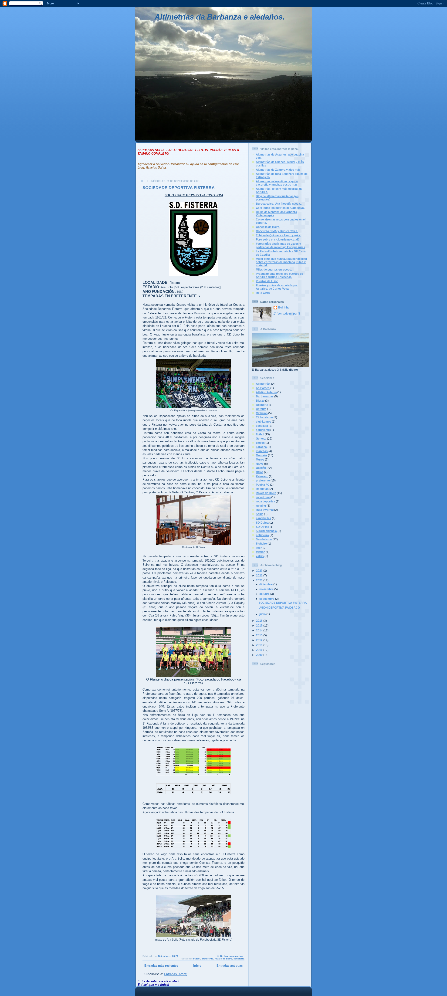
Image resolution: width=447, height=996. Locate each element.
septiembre (267, 598)
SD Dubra (262, 522)
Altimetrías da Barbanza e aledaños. (220, 17)
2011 (259, 645)
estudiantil (263, 429)
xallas (260, 556)
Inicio (197, 965)
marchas (262, 451)
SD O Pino (262, 526)
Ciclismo (262, 413)
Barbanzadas (265, 396)
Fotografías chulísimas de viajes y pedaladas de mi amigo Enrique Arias (280, 245)
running (261, 505)
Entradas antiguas (230, 965)
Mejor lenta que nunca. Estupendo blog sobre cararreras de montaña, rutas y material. (281, 262)
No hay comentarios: (232, 956)
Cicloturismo (264, 417)
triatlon (260, 551)
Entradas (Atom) (175, 974)
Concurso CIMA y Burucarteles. (277, 231)
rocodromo (263, 497)
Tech (259, 547)
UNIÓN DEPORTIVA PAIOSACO (279, 607)
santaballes (263, 518)
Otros (259, 472)
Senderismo (264, 539)
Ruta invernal (265, 509)
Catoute (261, 408)
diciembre (266, 584)
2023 (259, 570)
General (261, 438)
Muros (260, 459)
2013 (259, 635)
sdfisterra (239, 958)
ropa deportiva (265, 501)
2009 (259, 654)
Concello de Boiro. (268, 226)
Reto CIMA (263, 292)
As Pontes (263, 388)
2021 (259, 580)
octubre (264, 593)
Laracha (261, 446)
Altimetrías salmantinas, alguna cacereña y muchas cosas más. (277, 183)
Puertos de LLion (267, 281)
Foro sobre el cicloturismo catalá (277, 239)
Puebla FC (262, 484)
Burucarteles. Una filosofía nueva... (279, 203)
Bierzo (260, 400)
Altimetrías (263, 383)
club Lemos (263, 421)
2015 (259, 625)
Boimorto (262, 404)
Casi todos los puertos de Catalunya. (280, 207)
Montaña (261, 455)
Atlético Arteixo (266, 392)
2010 (259, 649)
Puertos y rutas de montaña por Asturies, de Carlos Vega (277, 287)
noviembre (266, 589)
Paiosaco (262, 476)
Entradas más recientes (161, 965)
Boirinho (283, 307)
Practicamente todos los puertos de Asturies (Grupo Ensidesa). (279, 275)
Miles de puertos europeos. (274, 269)
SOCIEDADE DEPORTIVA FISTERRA (178, 187)
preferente (207, 958)
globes (260, 442)
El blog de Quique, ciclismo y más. (278, 235)
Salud (259, 513)
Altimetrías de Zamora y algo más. (278, 169)
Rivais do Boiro (223, 958)
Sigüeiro (261, 543)
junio (262, 614)
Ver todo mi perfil (289, 313)
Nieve (260, 463)
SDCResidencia (266, 530)
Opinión (261, 467)
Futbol (196, 958)
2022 (259, 575)
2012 (259, 640)
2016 (259, 620)
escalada (262, 425)
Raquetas (262, 488)
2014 (259, 630)
